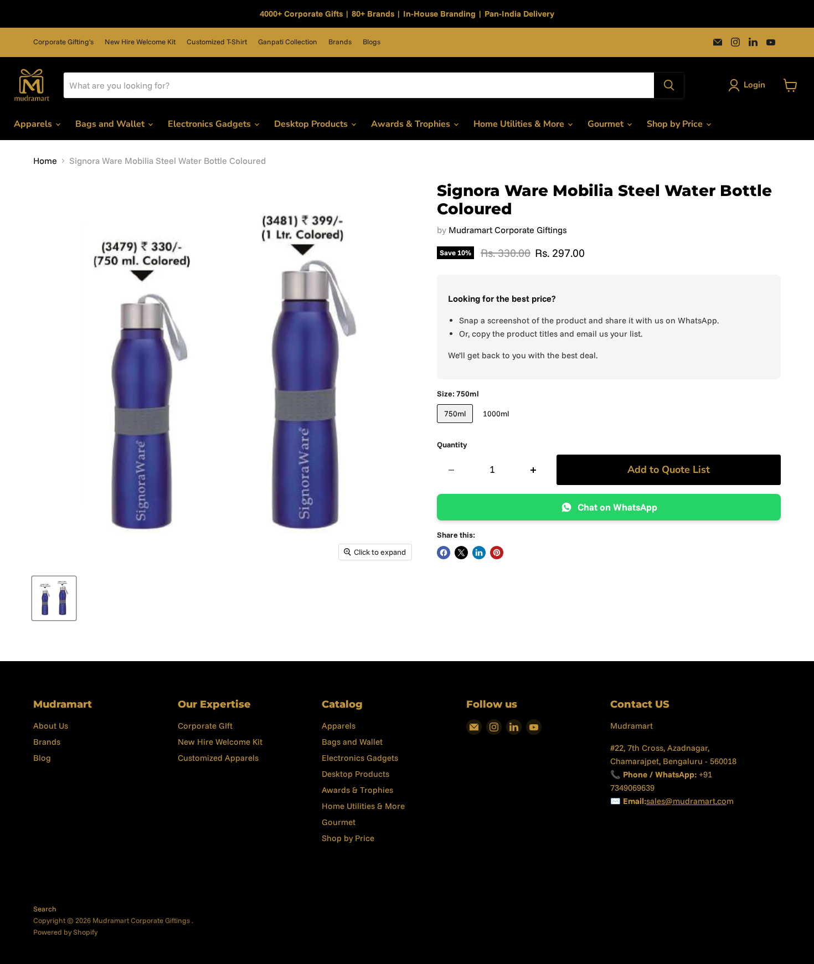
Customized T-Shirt (217, 42)
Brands (340, 42)
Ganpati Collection (287, 42)
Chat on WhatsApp (617, 507)
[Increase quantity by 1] (533, 470)
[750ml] (456, 425)
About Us (50, 725)
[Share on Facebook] (443, 552)
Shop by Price (676, 124)
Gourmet (607, 124)
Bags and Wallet (111, 124)
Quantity (452, 444)
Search (44, 908)
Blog (42, 757)
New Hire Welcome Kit (140, 42)
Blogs (371, 42)
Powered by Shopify (65, 931)
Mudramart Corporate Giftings (508, 229)
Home (45, 161)
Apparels (34, 124)
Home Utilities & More (519, 124)
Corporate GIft (205, 725)
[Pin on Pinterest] (496, 552)
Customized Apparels (218, 757)
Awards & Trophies (411, 124)
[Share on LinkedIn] (479, 552)
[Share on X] (461, 552)
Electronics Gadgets (210, 124)
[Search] (669, 85)
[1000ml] (497, 425)
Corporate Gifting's (63, 42)
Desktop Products (312, 124)
